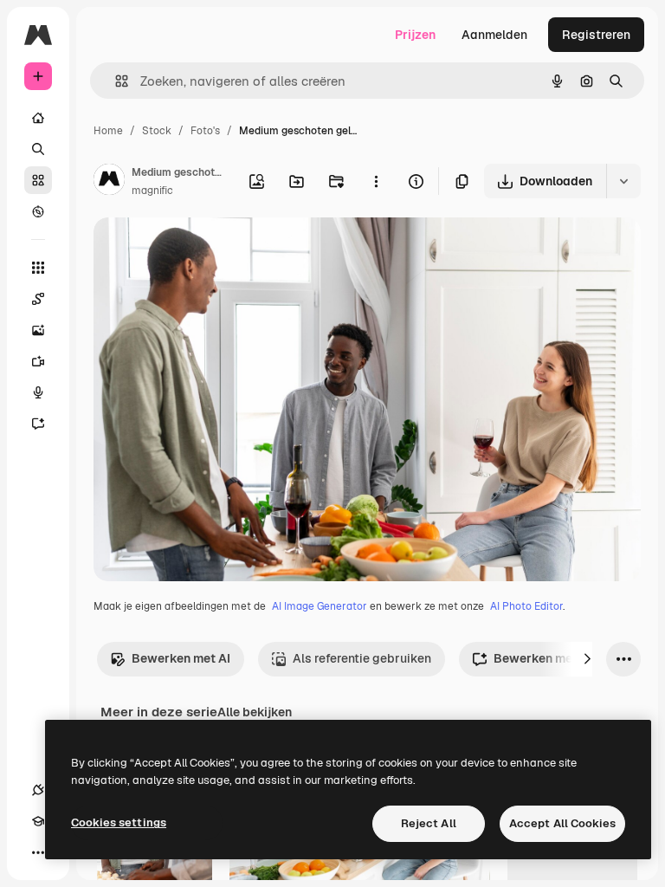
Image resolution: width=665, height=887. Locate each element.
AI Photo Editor (526, 606)
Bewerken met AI (181, 658)
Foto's (205, 131)
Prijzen (415, 34)
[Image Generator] (38, 330)
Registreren (596, 34)
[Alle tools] (38, 268)
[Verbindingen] (38, 790)
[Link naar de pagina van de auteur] (109, 182)
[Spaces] (38, 299)
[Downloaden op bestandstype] (623, 181)
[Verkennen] (38, 211)
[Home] (38, 118)
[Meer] (38, 852)
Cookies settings (118, 822)
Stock (156, 131)
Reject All (428, 823)
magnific (152, 190)
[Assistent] (38, 423)
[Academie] (38, 821)
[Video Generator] (38, 361)
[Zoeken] (38, 149)
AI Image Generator (319, 606)
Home (108, 131)
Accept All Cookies (562, 823)
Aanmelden (494, 34)
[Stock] (38, 180)
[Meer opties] (375, 181)
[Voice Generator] (38, 392)
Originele (207, 251)
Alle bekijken (254, 712)
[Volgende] (587, 659)
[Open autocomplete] (115, 80)
